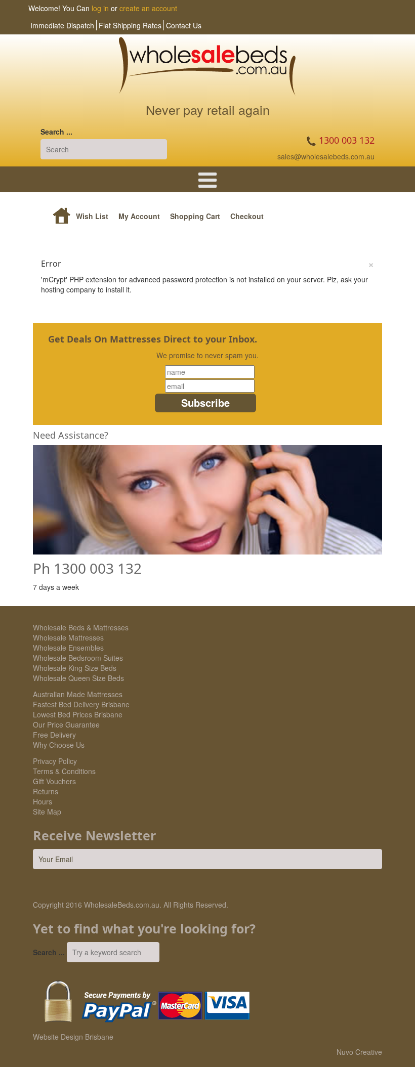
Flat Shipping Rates (130, 25)
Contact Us (183, 25)
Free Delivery (54, 735)
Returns (45, 791)
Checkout (247, 216)
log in (100, 8)
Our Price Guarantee (66, 724)
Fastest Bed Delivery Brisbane (81, 704)
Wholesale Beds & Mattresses (81, 627)
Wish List (92, 216)
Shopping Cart (195, 216)
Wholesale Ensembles (68, 648)
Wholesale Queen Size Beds (78, 678)
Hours (42, 801)
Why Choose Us (59, 745)
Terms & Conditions (64, 771)
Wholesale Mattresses (68, 637)
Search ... (56, 131)
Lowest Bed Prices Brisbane (77, 714)
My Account (139, 216)
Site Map (47, 811)
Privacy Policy (55, 761)
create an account (148, 8)
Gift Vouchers (54, 781)
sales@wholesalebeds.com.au (326, 156)
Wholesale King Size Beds (74, 668)
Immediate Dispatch (62, 25)
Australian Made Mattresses (77, 694)
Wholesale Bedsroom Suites (78, 658)
